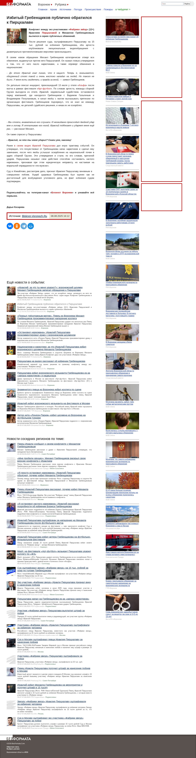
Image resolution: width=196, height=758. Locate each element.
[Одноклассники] (17, 226)
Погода (78, 9)
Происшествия (93, 9)
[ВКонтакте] (10, 226)
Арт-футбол (44, 88)
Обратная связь (13, 747)
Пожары (108, 9)
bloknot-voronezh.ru (18, 45)
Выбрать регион (13, 749)
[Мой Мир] (30, 226)
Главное (42, 9)
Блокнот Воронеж (61, 192)
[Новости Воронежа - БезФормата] (16, 3)
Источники (65, 9)
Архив (53, 9)
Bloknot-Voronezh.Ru (34, 216)
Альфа (82, 85)
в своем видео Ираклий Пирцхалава (34, 145)
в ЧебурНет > (122, 9)
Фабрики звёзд (78, 29)
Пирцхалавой (49, 33)
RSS (26, 752)
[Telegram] (24, 226)
